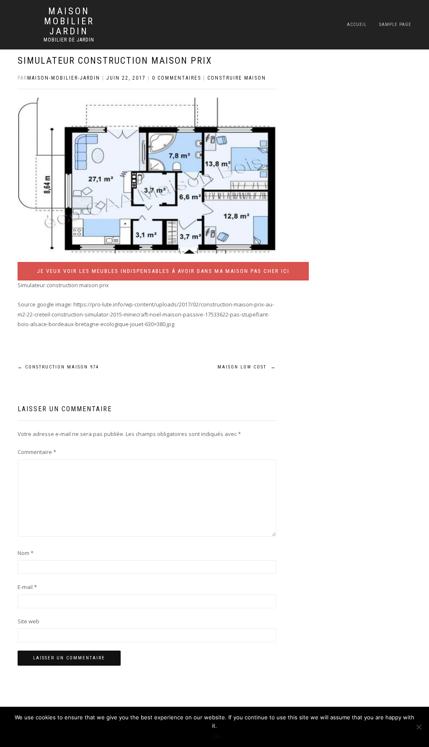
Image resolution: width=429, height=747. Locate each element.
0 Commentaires (176, 78)
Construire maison (236, 78)
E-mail (27, 587)
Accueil (357, 24)
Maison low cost (246, 367)
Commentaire (37, 452)
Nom (26, 553)
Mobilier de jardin (69, 40)
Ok (216, 736)
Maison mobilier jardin (69, 21)
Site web (28, 621)
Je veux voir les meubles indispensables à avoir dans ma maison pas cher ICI (163, 271)
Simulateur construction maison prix (115, 60)
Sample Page (395, 24)
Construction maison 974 (58, 367)
